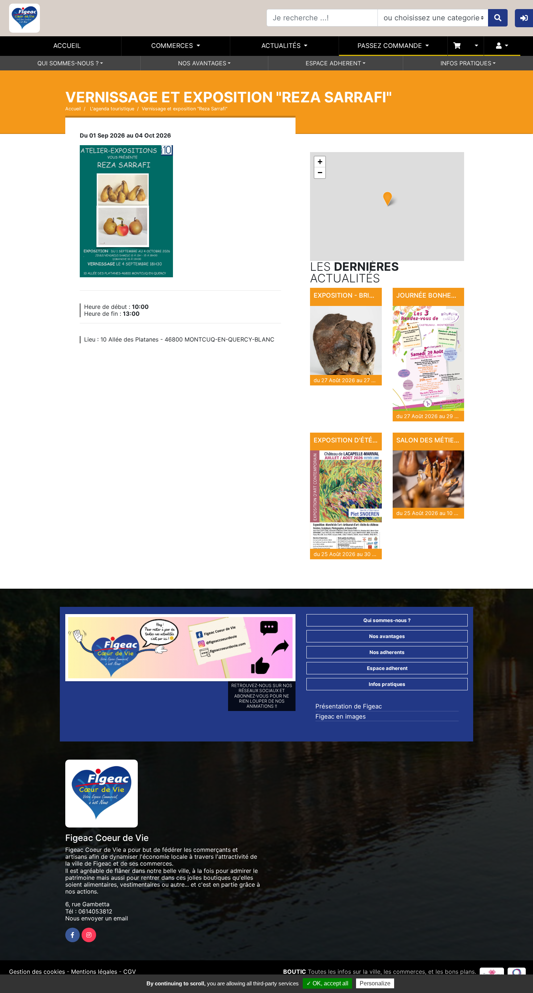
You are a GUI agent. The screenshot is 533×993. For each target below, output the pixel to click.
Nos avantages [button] (387, 636)
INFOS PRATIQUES (466, 63)
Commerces (173, 45)
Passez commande (391, 45)
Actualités (281, 45)
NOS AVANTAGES (202, 63)
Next (303, 649)
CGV (129, 971)
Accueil (67, 45)
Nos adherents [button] (387, 652)
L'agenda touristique (111, 108)
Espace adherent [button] (387, 668)
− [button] (320, 172)
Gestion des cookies (37, 971)
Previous (57, 649)
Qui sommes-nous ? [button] (387, 620)
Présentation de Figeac (348, 706)
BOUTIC (294, 971)
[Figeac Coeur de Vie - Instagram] (89, 935)
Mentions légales (94, 971)
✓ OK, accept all (327, 983)
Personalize (375, 983)
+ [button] (320, 161)
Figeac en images (340, 716)
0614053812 (95, 911)
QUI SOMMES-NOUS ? (68, 63)
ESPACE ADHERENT (333, 63)
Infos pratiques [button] (387, 684)
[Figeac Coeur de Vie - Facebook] (72, 935)
